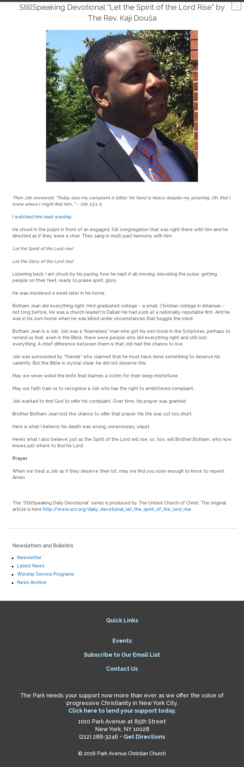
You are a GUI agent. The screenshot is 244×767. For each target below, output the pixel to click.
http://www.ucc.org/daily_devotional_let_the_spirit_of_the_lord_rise (117, 509)
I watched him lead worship (41, 216)
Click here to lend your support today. (122, 710)
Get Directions (144, 736)
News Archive (31, 582)
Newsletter (29, 557)
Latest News (30, 565)
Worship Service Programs (45, 574)
